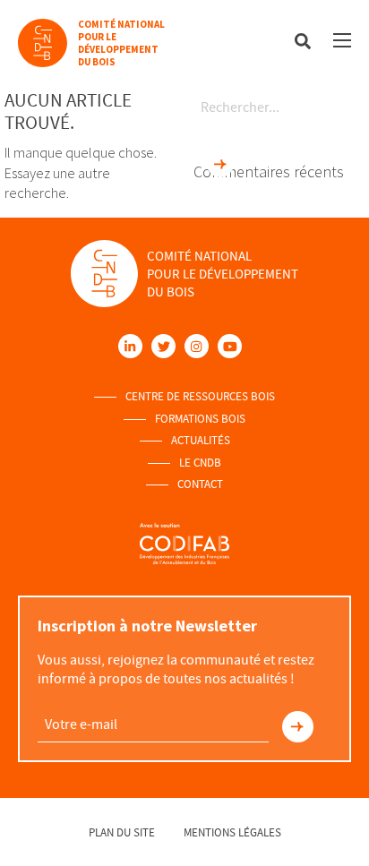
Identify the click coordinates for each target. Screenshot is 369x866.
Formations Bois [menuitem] (200, 419)
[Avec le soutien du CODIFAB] (184, 543)
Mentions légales (232, 832)
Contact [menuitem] (200, 484)
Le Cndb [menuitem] (200, 463)
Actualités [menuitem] (200, 440)
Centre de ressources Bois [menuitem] (200, 397)
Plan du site (122, 832)
